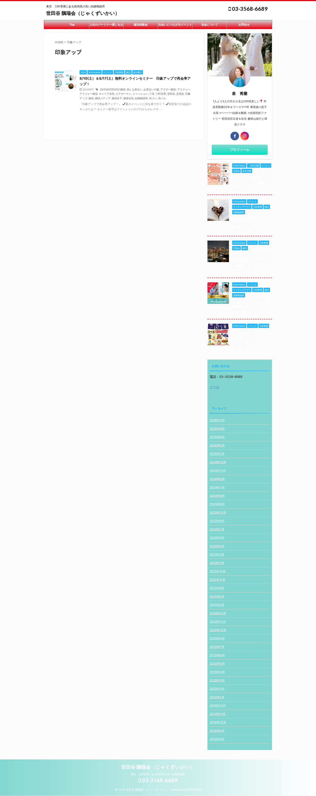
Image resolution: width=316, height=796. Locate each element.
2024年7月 (217, 487)
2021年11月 (217, 579)
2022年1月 (217, 563)
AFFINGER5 (193, 789)
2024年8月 (217, 479)
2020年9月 (217, 638)
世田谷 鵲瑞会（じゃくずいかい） (83, 13)
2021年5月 (217, 596)
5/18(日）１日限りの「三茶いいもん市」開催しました (251, 337)
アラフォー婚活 (89, 93)
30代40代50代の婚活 (113, 89)
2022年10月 (218, 512)
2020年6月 (217, 655)
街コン (153, 98)
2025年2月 (217, 454)
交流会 (180, 93)
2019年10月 (218, 722)
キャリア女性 (106, 93)
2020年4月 (217, 672)
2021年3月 (217, 605)
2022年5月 (217, 546)
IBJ (129, 89)
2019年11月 (218, 714)
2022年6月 (217, 537)
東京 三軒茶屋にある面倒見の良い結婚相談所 (158, 774)
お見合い (137, 89)
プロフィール (239, 150)
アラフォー (183, 89)
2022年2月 (217, 554)
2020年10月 (218, 630)
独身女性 (128, 98)
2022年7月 (217, 529)
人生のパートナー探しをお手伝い (106, 26)
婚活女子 (117, 98)
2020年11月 (218, 621)
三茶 (151, 93)
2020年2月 (217, 689)
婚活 (91, 98)
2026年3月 (217, 420)
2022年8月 (217, 521)
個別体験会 (141, 24)
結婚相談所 (141, 98)
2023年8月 (217, 504)
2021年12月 (218, 571)
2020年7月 (217, 647)
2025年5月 (217, 445)
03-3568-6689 (249, 8)
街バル (162, 98)
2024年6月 (217, 496)
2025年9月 (217, 428)
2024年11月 (218, 470)
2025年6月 (217, 437)
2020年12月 (218, 613)
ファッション (140, 93)
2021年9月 (217, 588)
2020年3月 (217, 680)
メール (214, 387)
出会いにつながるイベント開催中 (175, 26)
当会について (209, 24)
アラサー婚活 (168, 89)
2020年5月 (217, 663)
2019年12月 (218, 705)
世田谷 (171, 93)
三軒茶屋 (161, 93)
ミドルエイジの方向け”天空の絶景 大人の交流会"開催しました (252, 259)
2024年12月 (218, 462)
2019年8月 (217, 739)
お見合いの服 (151, 89)
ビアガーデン (123, 93)
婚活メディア (102, 98)
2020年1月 (217, 697)
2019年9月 (217, 731)
